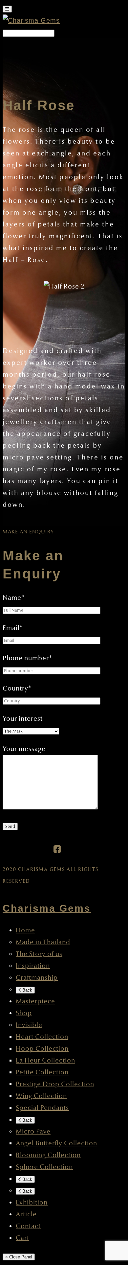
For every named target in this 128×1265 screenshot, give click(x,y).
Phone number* (27, 658)
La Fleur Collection (45, 1061)
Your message (24, 749)
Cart (22, 1238)
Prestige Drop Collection (55, 1084)
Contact (28, 1226)
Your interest (23, 719)
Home (25, 930)
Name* (14, 598)
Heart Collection (42, 1037)
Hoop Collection (42, 1049)
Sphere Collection (44, 1167)
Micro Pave (33, 1132)
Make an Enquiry (28, 531)
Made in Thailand (43, 942)
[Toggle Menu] (7, 9)
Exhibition (32, 1202)
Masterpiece (35, 1001)
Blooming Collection (48, 1155)
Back (26, 990)
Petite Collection (42, 1072)
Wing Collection (41, 1096)
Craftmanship (37, 978)
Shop (24, 1013)
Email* (13, 628)
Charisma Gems (47, 908)
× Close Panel (18, 1256)
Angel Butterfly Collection (56, 1143)
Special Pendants (42, 1108)
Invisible (29, 1025)
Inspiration (33, 966)
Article (26, 1214)
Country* (17, 688)
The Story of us (39, 954)
